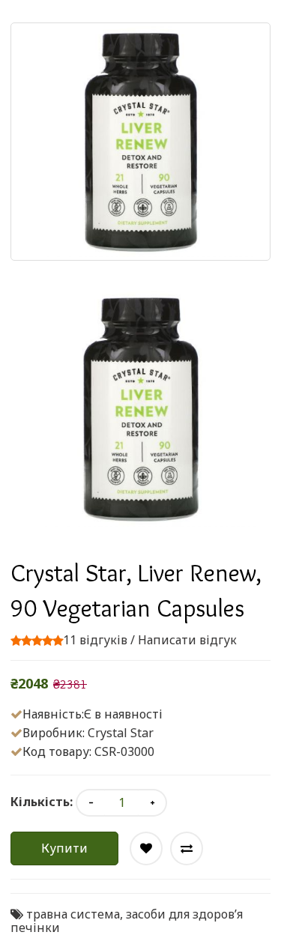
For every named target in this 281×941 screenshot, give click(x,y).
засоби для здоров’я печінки (126, 921)
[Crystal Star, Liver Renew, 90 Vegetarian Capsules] (140, 409)
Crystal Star (121, 732)
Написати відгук (187, 640)
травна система (73, 914)
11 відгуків (95, 640)
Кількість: (41, 801)
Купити (64, 848)
